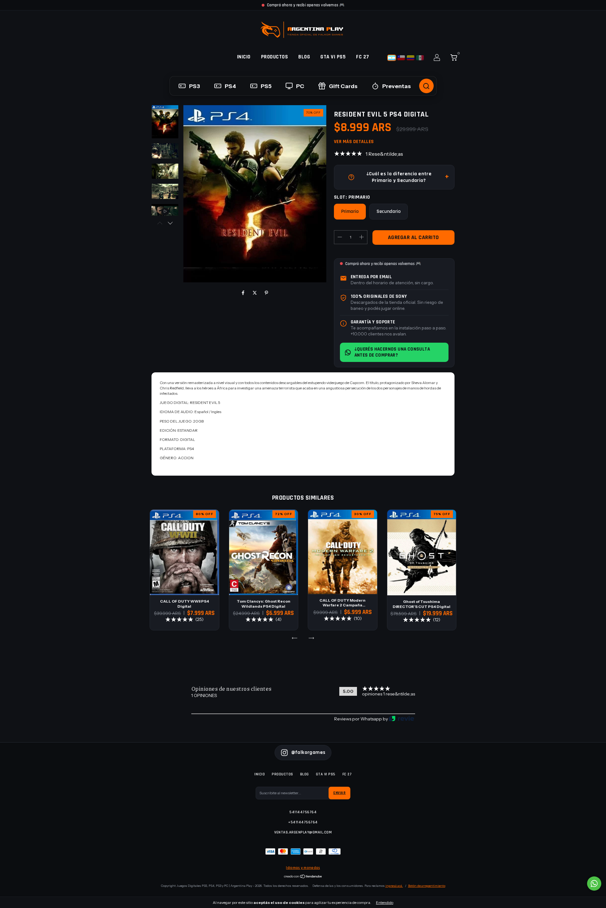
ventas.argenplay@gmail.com (303, 832)
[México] (420, 57)
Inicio (244, 56)
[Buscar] (426, 86)
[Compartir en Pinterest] (266, 293)
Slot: (352, 197)
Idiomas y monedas (303, 867)
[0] (451, 58)
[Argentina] (391, 57)
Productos (274, 56)
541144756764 (303, 812)
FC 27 (362, 56)
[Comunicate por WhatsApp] (594, 883)
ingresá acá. (394, 886)
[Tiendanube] (303, 877)
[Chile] (401, 57)
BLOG (304, 56)
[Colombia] (410, 57)
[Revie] (401, 719)
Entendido (384, 902)
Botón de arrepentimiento (426, 886)
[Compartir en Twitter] (255, 293)
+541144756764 (303, 822)
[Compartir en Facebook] (243, 293)
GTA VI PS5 (333, 56)
